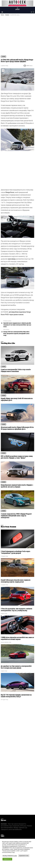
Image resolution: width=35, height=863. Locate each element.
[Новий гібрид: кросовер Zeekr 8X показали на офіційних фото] (17, 384)
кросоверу (12, 259)
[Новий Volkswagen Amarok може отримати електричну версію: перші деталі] (17, 567)
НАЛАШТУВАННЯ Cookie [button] (10, 855)
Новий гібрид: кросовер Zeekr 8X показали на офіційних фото (17, 399)
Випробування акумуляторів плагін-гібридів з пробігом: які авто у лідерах (17, 486)
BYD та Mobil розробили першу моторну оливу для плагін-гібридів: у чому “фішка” (17, 457)
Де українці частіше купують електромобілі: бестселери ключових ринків (16, 667)
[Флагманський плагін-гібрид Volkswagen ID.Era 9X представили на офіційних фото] (17, 413)
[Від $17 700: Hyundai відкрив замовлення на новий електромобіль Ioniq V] (17, 682)
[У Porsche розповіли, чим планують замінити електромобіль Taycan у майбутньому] (17, 596)
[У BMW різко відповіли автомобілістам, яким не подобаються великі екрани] (17, 625)
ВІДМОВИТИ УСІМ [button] (23, 855)
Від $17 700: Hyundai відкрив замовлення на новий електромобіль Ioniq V (16, 696)
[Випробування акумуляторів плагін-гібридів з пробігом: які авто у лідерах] (17, 470)
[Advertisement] (17, 33)
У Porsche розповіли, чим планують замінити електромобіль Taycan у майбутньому (16, 610)
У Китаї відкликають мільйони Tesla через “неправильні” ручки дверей (15, 552)
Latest (17, 9)
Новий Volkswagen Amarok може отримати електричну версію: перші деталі (15, 581)
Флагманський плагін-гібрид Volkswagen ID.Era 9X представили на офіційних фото (17, 428)
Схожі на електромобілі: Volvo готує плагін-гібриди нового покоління (16, 370)
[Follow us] (31, 12)
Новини (3, 366)
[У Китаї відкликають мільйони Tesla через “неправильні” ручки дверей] (17, 539)
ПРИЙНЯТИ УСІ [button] (7, 859)
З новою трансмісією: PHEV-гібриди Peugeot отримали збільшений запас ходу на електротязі (16, 516)
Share (3, 70)
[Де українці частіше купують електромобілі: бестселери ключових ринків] (17, 653)
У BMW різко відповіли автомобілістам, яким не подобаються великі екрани (17, 638)
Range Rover (10, 192)
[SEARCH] (33, 12)
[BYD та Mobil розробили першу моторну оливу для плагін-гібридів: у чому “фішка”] (17, 442)
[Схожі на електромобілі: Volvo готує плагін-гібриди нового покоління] (17, 355)
